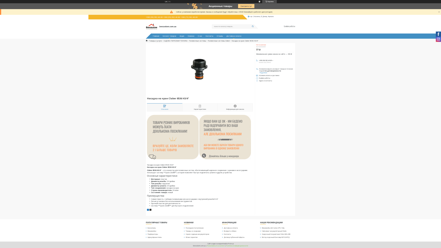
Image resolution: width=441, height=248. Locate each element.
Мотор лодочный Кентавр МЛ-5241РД (275, 237)
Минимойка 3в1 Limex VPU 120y (273, 228)
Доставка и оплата (233, 36)
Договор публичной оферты (234, 237)
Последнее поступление (195, 228)
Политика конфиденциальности (237, 246)
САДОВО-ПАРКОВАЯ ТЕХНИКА (175, 41)
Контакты (209, 36)
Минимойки (152, 231)
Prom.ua (231, 244)
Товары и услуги (155, 41)
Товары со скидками (193, 231)
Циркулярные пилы (155, 237)
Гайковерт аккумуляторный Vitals (274, 231)
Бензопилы (152, 228)
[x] (150, 210)
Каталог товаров (169, 36)
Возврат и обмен (230, 231)
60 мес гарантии (192, 237)
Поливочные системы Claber (219, 41)
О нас (200, 36)
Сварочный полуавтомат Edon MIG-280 (276, 234)
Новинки (191, 36)
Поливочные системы (197, 41)
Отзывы (220, 36)
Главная (156, 36)
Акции (182, 36)
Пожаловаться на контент (216, 246)
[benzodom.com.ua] (151, 26)
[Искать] (252, 26)
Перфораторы (153, 234)
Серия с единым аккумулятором (197, 234)
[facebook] (148, 210)
